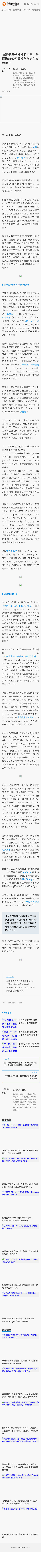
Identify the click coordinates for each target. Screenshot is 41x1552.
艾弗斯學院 (11, 551)
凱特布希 (6, 317)
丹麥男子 (6, 849)
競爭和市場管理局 (30, 364)
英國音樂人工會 (31, 320)
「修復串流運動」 (25, 717)
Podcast (26, 9)
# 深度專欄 (6, 1012)
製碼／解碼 (19, 69)
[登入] (35, 4)
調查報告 (21, 157)
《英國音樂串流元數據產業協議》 (18, 605)
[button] (25, 4)
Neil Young (27, 879)
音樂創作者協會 (31, 901)
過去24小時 (6, 9)
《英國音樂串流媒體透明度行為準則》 (20, 656)
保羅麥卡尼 (12, 313)
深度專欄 (17, 9)
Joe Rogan (27, 872)
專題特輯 (36, 9)
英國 (20, 1003)
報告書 (23, 411)
